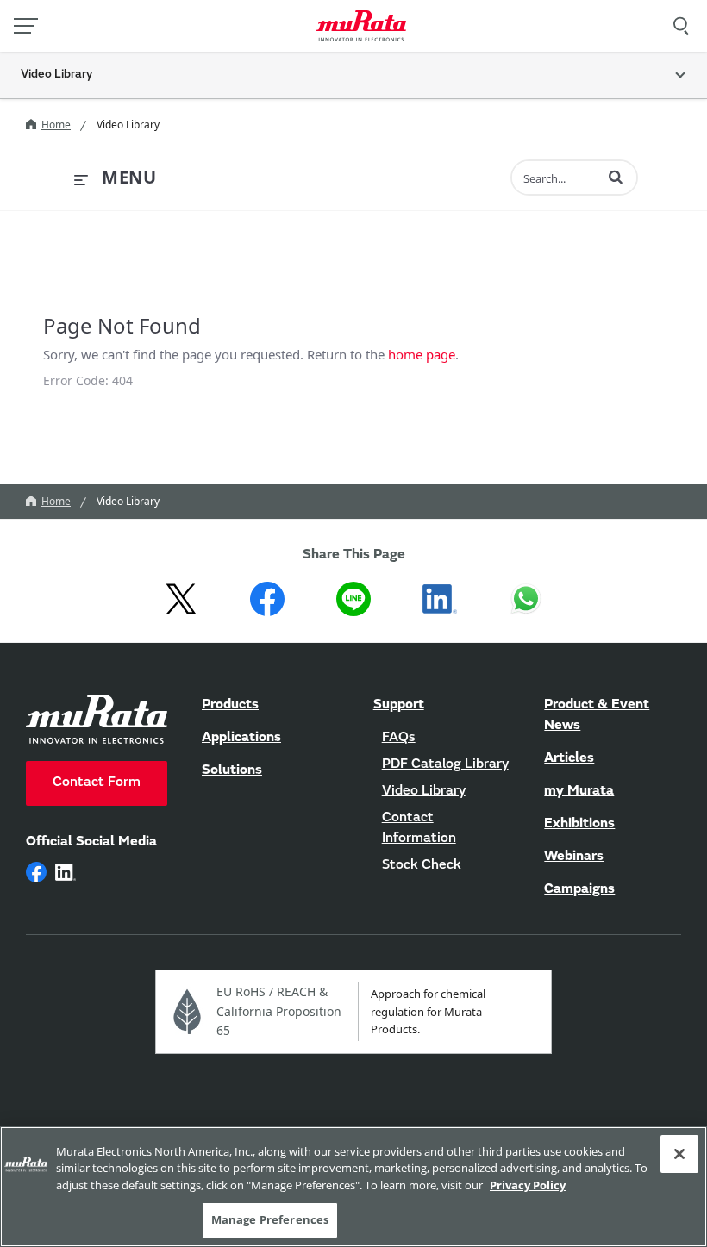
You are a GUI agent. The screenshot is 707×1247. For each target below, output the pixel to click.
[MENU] (26, 26)
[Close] (679, 1154)
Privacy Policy (528, 1185)
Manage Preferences (269, 1219)
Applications (241, 738)
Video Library (424, 791)
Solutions (232, 770)
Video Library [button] (56, 75)
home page (421, 354)
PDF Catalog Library (445, 764)
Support (398, 705)
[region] (353, 1186)
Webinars (574, 857)
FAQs (399, 738)
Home (56, 124)
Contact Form (97, 782)
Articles (569, 758)
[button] (615, 176)
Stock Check (421, 865)
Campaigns (579, 889)
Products (230, 705)
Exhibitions (579, 824)
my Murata (579, 791)
